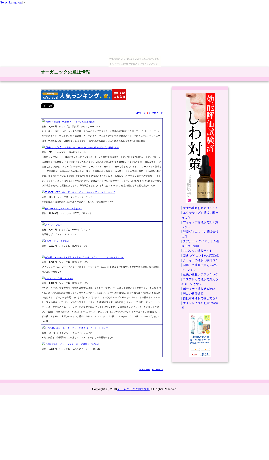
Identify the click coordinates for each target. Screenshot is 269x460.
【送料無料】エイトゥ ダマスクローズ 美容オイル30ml (72, 344)
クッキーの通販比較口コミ (200, 260)
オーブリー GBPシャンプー (59, 278)
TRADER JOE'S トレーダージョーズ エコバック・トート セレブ (76, 328)
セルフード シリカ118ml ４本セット (63, 208)
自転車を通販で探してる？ (200, 298)
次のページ (157, 113)
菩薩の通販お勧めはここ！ (200, 208)
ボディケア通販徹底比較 (199, 288)
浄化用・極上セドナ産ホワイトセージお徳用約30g (70, 121)
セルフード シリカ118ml (57, 241)
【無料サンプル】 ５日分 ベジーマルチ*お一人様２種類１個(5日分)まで (82, 147)
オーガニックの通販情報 (65, 71)
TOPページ (139, 113)
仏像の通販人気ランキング (200, 274)
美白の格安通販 (193, 293)
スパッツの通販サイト (197, 250)
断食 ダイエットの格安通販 (201, 255)
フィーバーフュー (53, 225)
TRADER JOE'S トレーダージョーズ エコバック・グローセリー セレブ (80, 192)
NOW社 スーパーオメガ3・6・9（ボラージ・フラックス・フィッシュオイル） (84, 257)
